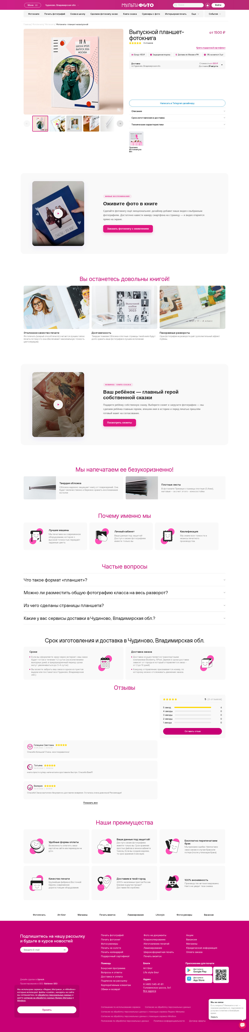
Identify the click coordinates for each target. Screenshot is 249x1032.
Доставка (146, 64)
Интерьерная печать (175, 14)
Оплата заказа (194, 952)
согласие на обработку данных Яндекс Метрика (48, 998)
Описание (136, 111)
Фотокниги (33, 14)
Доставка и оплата (112, 976)
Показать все (90, 803)
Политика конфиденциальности (169, 1021)
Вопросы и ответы (111, 972)
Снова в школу (77, 14)
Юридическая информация (201, 947)
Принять (47, 1009)
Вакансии (209, 915)
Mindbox (21, 1000)
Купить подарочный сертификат (210, 48)
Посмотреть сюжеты (119, 422)
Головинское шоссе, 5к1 (157, 987)
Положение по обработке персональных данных (125, 1021)
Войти (218, 5)
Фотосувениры (184, 915)
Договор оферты (197, 1021)
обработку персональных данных (55, 995)
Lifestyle (160, 915)
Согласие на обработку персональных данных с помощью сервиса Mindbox (138, 1016)
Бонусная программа (113, 968)
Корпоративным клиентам (116, 985)
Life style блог (151, 972)
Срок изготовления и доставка (148, 117)
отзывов (148, 43)
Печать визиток (107, 915)
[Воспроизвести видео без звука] (58, 213)
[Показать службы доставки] (222, 64)
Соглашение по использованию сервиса (120, 1007)
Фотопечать (39, 915)
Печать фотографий (54, 14)
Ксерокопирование (154, 939)
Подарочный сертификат (115, 956)
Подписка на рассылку (114, 980)
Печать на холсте (111, 947)
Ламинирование (136, 915)
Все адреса (149, 990)
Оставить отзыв (193, 731)
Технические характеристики (147, 124)
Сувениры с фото (151, 14)
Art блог (61, 915)
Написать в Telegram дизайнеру (177, 103)
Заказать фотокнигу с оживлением (128, 228)
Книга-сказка (130, 14)
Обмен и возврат (110, 989)
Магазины (82, 915)
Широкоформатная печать (159, 952)
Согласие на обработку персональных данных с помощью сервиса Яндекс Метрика (142, 1011)
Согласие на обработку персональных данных (168, 1007)
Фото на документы (155, 935)
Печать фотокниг (110, 939)
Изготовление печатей (156, 943)
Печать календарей (112, 952)
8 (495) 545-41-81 (153, 984)
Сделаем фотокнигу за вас (104, 14)
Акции (189, 935)
